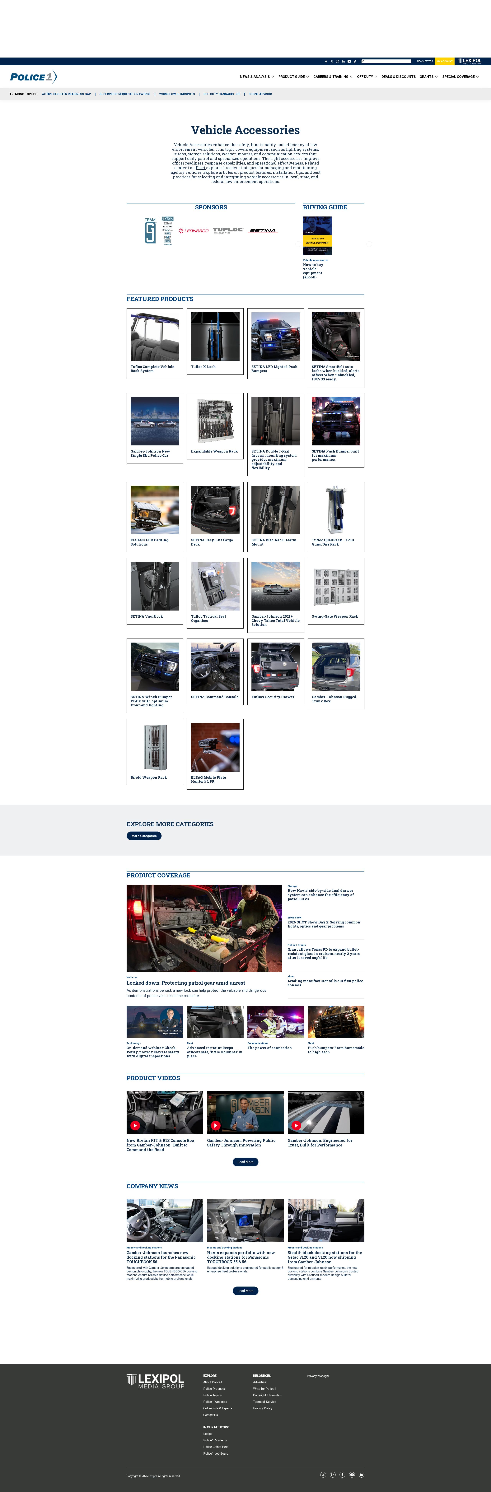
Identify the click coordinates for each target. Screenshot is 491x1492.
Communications (257, 1043)
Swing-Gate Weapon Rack (335, 616)
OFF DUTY (365, 77)
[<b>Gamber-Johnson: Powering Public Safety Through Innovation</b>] (245, 1112)
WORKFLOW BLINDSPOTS (177, 94)
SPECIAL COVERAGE (458, 77)
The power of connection (269, 1047)
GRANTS (427, 77)
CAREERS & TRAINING (330, 77)
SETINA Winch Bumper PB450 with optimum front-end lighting (151, 701)
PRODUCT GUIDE (291, 77)
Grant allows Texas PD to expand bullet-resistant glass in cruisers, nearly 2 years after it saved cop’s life (324, 953)
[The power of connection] (275, 1022)
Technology (134, 1043)
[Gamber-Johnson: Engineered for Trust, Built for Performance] (326, 1112)
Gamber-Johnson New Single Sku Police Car (150, 453)
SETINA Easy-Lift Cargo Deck (212, 542)
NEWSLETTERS (425, 61)
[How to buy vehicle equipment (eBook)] (317, 235)
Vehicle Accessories (315, 260)
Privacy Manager (318, 1376)
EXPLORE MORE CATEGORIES (170, 824)
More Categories (144, 836)
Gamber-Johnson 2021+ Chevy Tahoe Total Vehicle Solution (275, 620)
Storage (292, 886)
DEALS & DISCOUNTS (399, 77)
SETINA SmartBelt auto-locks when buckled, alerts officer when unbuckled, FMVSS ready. (335, 372)
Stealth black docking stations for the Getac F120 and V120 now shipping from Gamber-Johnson (325, 1257)
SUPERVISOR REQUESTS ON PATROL (125, 94)
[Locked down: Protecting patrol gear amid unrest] (204, 928)
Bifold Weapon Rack (149, 777)
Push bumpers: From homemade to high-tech (336, 1049)
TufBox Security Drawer (272, 697)
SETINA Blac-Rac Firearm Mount (273, 542)
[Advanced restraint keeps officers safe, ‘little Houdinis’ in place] (215, 1022)
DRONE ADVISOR (260, 94)
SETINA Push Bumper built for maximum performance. (335, 455)
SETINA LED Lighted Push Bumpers (274, 368)
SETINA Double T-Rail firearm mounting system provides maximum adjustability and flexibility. (274, 459)
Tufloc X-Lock (203, 366)
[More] (273, 76)
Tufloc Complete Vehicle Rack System (152, 368)
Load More (246, 1162)
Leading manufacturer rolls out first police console (325, 982)
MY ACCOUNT (445, 61)
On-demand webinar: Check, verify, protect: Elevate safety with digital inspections (153, 1051)
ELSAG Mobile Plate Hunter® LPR (208, 779)
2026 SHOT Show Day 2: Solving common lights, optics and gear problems (324, 924)
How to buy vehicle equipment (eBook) (313, 270)
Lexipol (152, 1476)
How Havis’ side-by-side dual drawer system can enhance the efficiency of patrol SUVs (321, 894)
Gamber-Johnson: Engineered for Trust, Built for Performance (320, 1142)
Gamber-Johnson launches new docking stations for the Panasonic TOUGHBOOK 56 (161, 1257)
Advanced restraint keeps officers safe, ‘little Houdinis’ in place (214, 1051)
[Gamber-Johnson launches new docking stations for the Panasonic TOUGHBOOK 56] (165, 1220)
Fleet (201, 167)
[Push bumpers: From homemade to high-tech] (336, 1022)
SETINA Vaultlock (147, 616)
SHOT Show (295, 917)
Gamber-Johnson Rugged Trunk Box (334, 699)
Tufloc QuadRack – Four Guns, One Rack (333, 542)
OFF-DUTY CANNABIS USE (221, 94)
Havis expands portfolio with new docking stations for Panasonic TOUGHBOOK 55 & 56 (241, 1257)
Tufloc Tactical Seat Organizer (208, 618)
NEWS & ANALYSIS (255, 77)
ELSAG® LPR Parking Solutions (149, 542)
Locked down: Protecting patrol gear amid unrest (186, 982)
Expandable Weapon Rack (214, 451)
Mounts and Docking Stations (144, 1247)
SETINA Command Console (214, 697)
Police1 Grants (297, 945)
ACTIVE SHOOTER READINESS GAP (66, 94)
